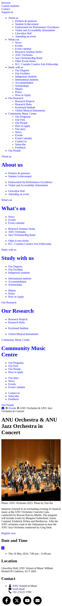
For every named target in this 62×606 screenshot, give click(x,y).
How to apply (22, 125)
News (18, 42)
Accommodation (24, 82)
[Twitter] (17, 600)
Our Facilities (22, 73)
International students (26, 79)
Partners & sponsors (26, 21)
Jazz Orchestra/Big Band (28, 58)
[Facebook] (6, 600)
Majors (19, 88)
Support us (7, 12)
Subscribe (20, 144)
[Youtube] (27, 600)
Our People (21, 122)
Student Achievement (26, 24)
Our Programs (22, 116)
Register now (8, 533)
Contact (5, 9)
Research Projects (24, 101)
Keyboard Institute (25, 107)
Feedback (20, 147)
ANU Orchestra (24, 54)
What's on (13, 39)
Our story (20, 129)
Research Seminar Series (28, 51)
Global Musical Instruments (30, 110)
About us (13, 17)
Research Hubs (23, 104)
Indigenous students (26, 76)
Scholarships (22, 85)
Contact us (21, 141)
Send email (18, 588)
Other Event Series (25, 61)
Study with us (15, 67)
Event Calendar (23, 138)
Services (6, 2)
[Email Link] (37, 600)
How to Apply (23, 95)
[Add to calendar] (2, 547)
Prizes (18, 92)
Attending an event (25, 36)
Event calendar (23, 48)
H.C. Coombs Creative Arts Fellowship (36, 64)
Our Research (15, 98)
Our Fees (20, 119)
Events (19, 45)
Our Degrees (22, 70)
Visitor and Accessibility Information (35, 30)
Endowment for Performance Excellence (37, 27)
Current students (10, 5)
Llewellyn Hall (23, 33)
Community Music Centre (22, 113)
